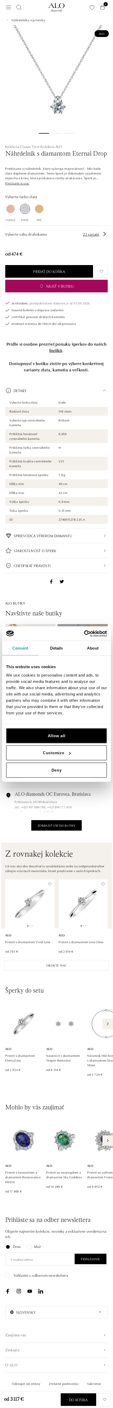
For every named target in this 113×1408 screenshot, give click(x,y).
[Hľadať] (19, 7)
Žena (16, 1246)
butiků (55, 350)
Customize (53, 753)
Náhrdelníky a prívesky (28, 20)
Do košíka (78, 1399)
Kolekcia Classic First (22, 146)
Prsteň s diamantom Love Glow (81, 942)
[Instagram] (18, 1291)
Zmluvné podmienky (64, 1383)
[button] (17, 183)
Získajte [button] (12, 1350)
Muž (37, 1246)
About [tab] (93, 648)
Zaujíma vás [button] (15, 1335)
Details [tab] (56, 648)
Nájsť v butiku (60, 286)
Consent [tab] (20, 648)
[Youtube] (29, 1291)
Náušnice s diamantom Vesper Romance (63, 1057)
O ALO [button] (11, 1365)
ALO (102, 33)
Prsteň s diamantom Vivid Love (27, 942)
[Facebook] (7, 1291)
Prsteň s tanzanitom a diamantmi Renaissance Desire (23, 1177)
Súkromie (94, 1383)
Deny (57, 770)
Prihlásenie (90, 1259)
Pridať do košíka (49, 271)
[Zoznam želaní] (92, 7)
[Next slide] (107, 1024)
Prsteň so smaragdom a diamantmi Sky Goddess (64, 1174)
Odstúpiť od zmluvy (26, 1383)
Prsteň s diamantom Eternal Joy (20, 1057)
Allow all (56, 735)
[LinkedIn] (40, 1291)
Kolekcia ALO (51, 146)
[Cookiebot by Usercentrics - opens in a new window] (84, 633)
